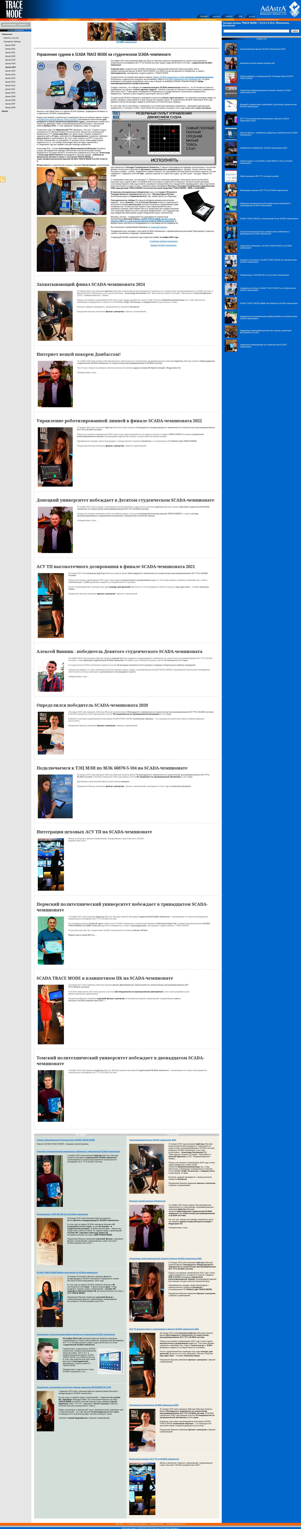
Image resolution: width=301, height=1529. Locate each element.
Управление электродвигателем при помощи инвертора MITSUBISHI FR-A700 (74, 1387)
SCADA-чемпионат (126, 42)
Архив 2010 (10, 93)
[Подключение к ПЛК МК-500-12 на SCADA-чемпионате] (256, 281)
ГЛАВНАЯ (14, 20)
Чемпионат (7, 34)
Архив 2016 (10, 71)
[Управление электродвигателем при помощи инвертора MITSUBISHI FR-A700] (261, 337)
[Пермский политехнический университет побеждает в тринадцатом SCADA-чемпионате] (261, 210)
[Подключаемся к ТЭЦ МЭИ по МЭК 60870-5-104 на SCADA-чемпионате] (261, 168)
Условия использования (137, 1524)
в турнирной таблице (158, 227)
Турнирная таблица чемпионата (163, 241)
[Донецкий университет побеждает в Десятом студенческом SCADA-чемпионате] (261, 111)
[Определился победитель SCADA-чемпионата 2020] (255, 154)
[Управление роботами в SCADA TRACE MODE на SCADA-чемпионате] (261, 252)
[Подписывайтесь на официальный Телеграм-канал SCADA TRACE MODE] (261, 83)
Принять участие (11, 38)
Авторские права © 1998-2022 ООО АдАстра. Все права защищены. (150, 1528)
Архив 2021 (10, 52)
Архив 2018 (10, 63)
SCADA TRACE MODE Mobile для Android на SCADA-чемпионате (67, 1272)
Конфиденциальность (176, 1524)
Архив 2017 (10, 67)
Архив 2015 (10, 74)
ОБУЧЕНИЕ (164, 20)
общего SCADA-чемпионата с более (183, 77)
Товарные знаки (156, 1524)
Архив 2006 (10, 107)
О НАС (37, 20)
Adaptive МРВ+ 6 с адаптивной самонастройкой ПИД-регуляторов (142, 221)
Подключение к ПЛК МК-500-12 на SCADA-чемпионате (62, 1214)
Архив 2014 (10, 78)
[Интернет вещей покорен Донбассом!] (249, 69)
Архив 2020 (10, 56)
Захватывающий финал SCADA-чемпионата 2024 (152, 1140)
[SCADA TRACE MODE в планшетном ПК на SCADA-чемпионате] (261, 224)
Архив (5, 111)
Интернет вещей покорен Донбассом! (147, 1201)
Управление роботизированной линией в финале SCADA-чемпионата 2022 (165, 1258)
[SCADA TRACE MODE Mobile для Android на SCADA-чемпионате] (261, 309)
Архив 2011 (10, 89)
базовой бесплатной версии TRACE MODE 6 (58, 119)
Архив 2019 (10, 60)
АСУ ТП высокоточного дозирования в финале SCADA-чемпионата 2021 (164, 1329)
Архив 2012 (10, 85)
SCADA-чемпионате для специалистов (183, 79)
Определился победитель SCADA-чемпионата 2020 (153, 1405)
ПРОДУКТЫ (63, 20)
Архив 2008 (10, 100)
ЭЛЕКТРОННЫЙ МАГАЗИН (268, 20)
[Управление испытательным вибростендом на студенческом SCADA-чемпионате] (261, 323)
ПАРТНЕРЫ (132, 20)
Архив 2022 (10, 49)
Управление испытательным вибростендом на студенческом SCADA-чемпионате (76, 1334)
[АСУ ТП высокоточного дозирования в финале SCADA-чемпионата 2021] (261, 125)
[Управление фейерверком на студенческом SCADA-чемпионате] (261, 351)
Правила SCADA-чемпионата (163, 245)
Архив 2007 (10, 104)
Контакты (120, 1524)
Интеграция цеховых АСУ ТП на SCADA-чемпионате (154, 1459)
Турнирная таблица (12, 41)
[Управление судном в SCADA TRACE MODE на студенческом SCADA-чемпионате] (261, 295)
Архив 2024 (10, 45)
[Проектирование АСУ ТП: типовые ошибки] (251, 182)
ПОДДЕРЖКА (97, 20)
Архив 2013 (10, 82)
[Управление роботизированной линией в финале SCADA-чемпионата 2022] (261, 97)
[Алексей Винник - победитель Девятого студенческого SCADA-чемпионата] (261, 139)
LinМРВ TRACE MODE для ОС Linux (157, 219)
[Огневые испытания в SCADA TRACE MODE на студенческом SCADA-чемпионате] (261, 267)
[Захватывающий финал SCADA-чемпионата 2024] (254, 55)
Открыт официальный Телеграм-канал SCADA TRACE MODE (66, 1140)
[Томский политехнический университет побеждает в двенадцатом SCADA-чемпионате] (261, 238)
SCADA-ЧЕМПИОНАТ (207, 20)
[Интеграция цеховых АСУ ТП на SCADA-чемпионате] (256, 196)
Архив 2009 (10, 96)
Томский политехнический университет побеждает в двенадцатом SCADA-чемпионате (78, 1151)
